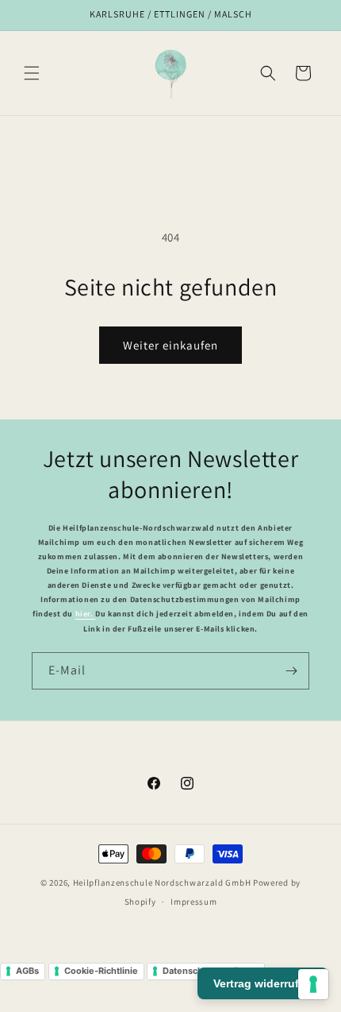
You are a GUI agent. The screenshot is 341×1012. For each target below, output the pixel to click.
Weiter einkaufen (170, 345)
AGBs (27, 970)
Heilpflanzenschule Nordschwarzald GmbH (162, 882)
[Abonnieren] (291, 670)
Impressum (193, 901)
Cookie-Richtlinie (101, 970)
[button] (31, 73)
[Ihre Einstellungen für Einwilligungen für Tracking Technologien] (313, 984)
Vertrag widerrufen (262, 983)
